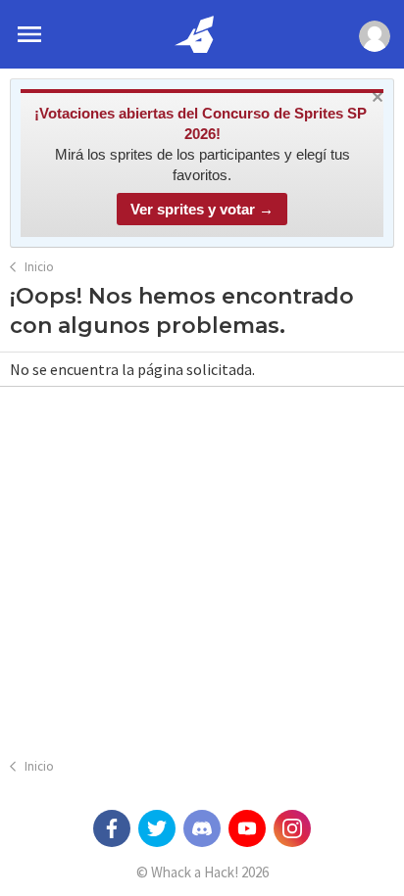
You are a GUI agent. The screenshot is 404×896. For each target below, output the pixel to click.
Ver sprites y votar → (202, 209)
